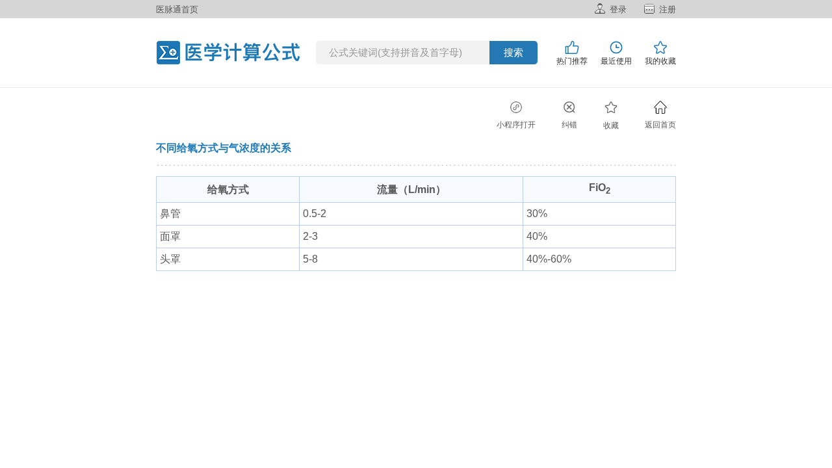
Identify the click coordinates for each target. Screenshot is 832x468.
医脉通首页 (177, 9)
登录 (618, 9)
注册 (667, 9)
